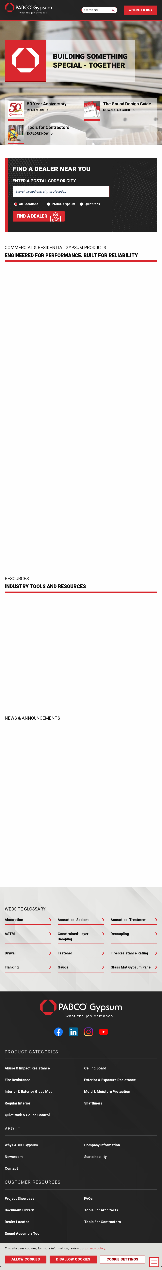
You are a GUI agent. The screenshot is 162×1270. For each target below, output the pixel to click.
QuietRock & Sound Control (27, 1115)
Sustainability (95, 1157)
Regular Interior (17, 1103)
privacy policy (95, 1248)
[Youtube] (103, 1031)
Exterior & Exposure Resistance (110, 1080)
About (13, 1129)
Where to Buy (140, 10)
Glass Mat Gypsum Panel (131, 967)
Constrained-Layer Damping (73, 936)
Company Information (102, 1145)
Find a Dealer (32, 216)
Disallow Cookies (73, 1259)
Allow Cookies (25, 1259)
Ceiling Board (95, 1068)
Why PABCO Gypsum (21, 1145)
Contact (11, 1168)
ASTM (10, 934)
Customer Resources (33, 1182)
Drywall (11, 953)
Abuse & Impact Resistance (27, 1068)
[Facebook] (58, 1031)
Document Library (19, 1210)
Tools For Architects (101, 1210)
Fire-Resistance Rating (129, 953)
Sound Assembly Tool (22, 1233)
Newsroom (14, 1157)
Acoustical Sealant (73, 920)
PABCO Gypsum (63, 204)
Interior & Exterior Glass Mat (28, 1091)
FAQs (88, 1198)
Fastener (65, 953)
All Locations (28, 204)
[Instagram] (88, 1031)
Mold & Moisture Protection (107, 1091)
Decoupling (120, 934)
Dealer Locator (17, 1222)
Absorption (14, 920)
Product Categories (31, 1052)
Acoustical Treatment (129, 920)
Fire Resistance (17, 1080)
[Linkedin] (73, 1031)
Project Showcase (19, 1198)
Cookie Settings (122, 1259)
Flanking (12, 967)
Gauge (63, 967)
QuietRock (92, 204)
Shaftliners (93, 1103)
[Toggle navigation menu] (154, 1262)
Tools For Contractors (102, 1222)
